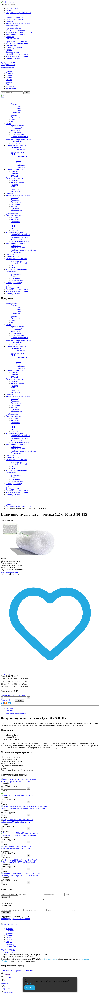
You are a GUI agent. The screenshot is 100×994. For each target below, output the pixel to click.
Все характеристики (9, 572)
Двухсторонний (17, 134)
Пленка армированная (15, 17)
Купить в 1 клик (8, 700)
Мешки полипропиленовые (17, 43)
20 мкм (18, 108)
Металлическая (17, 239)
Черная (14, 115)
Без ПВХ (14, 217)
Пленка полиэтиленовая (16, 15)
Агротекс (15, 206)
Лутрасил (15, 209)
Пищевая (14, 119)
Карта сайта (11, 88)
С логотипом (16, 132)
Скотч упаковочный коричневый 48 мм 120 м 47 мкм (23, 808)
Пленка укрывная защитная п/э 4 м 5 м (17, 795)
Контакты (10, 86)
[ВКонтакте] (2, 703)
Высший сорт (21, 156)
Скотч (8, 10)
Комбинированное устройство (23, 250)
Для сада (14, 276)
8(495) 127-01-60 (8, 62)
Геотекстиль (11, 45)
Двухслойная (16, 141)
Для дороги (15, 278)
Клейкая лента (12, 26)
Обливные (15, 222)
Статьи (9, 82)
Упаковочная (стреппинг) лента (19, 32)
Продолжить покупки (24, 971)
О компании (11, 73)
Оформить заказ (7, 971)
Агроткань (15, 204)
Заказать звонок (7, 67)
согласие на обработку (23, 899)
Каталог (9, 71)
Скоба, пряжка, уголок (20, 241)
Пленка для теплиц (14, 47)
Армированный (17, 126)
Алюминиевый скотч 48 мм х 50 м (15, 849)
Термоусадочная (17, 152)
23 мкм (18, 111)
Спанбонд (10, 21)
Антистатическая (23, 163)
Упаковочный (16, 128)
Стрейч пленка (12, 8)
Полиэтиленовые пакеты (16, 41)
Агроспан (15, 200)
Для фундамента (17, 280)
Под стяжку (20, 150)
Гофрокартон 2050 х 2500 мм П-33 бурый (18, 862)
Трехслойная (16, 143)
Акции (9, 84)
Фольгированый (17, 182)
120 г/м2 (14, 172)
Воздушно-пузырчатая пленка (18, 13)
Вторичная (15, 117)
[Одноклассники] (5, 703)
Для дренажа (16, 274)
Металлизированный (19, 137)
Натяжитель (16, 246)
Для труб (14, 185)
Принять (29, 988)
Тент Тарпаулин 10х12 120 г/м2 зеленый (18, 782)
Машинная (15, 113)
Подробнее (28, 983)
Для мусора (15, 230)
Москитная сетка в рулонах (17, 56)
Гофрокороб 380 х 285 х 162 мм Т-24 (16, 822)
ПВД (13, 154)
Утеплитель (15, 191)
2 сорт (18, 161)
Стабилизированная (24, 165)
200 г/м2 (14, 176)
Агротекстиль (16, 202)
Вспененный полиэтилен (16, 19)
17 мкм (18, 106)
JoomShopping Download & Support (15, 919)
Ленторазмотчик (18, 252)
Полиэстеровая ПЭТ (19, 237)
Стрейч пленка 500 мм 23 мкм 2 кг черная (18, 835)
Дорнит (9, 50)
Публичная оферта (49, 959)
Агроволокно (16, 211)
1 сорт (18, 158)
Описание (10, 709)
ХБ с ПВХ (15, 219)
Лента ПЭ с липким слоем (17, 54)
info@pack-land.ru (8, 65)
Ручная (14, 104)
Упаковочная (21, 167)
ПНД (13, 228)
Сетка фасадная (12, 39)
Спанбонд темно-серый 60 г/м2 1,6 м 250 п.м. (20, 876)
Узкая (13, 121)
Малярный (15, 130)
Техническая (16, 148)
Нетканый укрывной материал (18, 24)
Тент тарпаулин (12, 52)
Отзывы (9, 75)
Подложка (15, 189)
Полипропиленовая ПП (20, 235)
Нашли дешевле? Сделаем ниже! (14, 695)
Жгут (13, 187)
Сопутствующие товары (16, 713)
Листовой (15, 180)
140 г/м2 (14, 174)
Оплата (9, 80)
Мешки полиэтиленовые (16, 30)
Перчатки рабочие (13, 28)
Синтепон (10, 37)
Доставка (10, 77)
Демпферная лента (13, 58)
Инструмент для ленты (15, 34)
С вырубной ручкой (19, 263)
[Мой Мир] (9, 703)
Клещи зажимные (18, 248)
